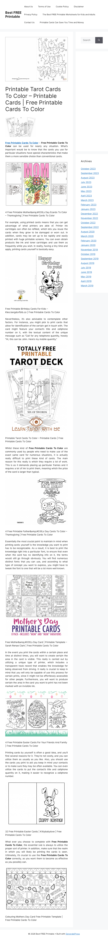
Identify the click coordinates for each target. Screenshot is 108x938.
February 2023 (88, 204)
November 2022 (89, 218)
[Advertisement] (92, 103)
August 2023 (88, 177)
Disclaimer (79, 6)
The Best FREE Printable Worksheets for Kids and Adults (69, 14)
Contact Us (29, 22)
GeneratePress (73, 934)
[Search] (99, 40)
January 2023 (88, 209)
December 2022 (89, 213)
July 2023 (86, 182)
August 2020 (88, 231)
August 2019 (87, 263)
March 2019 (87, 285)
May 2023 (86, 191)
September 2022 (90, 227)
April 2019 (86, 281)
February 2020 (88, 240)
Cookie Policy (62, 6)
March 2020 (87, 236)
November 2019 (89, 249)
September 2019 (90, 258)
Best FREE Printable (13, 15)
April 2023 (86, 195)
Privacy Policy (30, 14)
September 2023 (90, 173)
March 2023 (87, 200)
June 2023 (86, 186)
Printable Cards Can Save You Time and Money (62, 22)
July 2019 (86, 267)
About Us (28, 6)
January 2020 (88, 245)
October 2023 (88, 168)
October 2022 (88, 222)
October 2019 (88, 254)
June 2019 (86, 272)
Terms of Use (44, 6)
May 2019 (86, 276)
